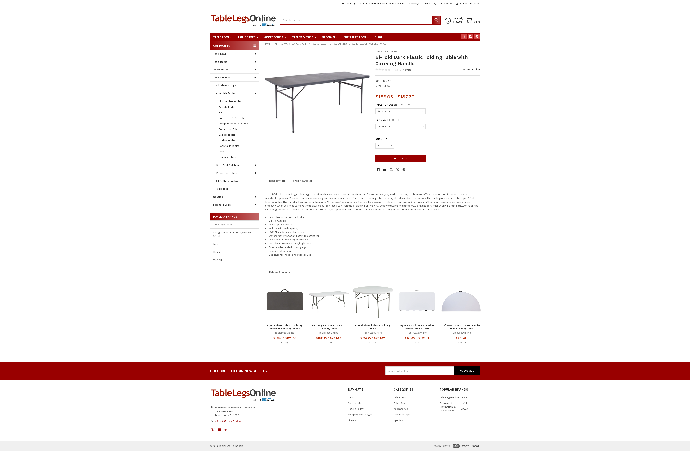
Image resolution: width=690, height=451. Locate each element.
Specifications (302, 180)
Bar (221, 112)
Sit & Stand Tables (227, 180)
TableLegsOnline (222, 224)
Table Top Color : (392, 104)
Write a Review (471, 69)
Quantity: (381, 138)
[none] (317, 102)
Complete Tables (226, 93)
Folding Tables (227, 140)
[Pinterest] (477, 36)
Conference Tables (229, 129)
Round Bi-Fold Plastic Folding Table (372, 327)
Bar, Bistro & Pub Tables (233, 118)
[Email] (384, 170)
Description (277, 180)
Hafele (216, 252)
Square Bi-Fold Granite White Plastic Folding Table (417, 327)
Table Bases (247, 37)
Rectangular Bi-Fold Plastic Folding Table (328, 327)
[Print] (391, 170)
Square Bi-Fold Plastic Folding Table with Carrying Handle (284, 327)
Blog (378, 37)
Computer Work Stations (233, 123)
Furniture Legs (355, 37)
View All (217, 259)
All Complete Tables (230, 101)
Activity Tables (227, 106)
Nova (216, 244)
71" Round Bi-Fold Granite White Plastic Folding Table (461, 327)
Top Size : (387, 119)
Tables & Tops (302, 37)
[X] (464, 36)
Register (475, 3)
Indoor (222, 151)
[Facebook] (470, 36)
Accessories (273, 37)
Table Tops (222, 188)
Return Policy (356, 408)
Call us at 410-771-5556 (228, 420)
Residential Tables (226, 173)
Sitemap (353, 420)
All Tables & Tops (226, 85)
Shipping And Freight (360, 414)
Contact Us (354, 403)
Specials (328, 37)
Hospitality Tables (229, 145)
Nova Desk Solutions (228, 165)
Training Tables (227, 157)
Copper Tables (227, 134)
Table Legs (221, 37)
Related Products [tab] (279, 272)
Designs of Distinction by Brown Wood (232, 234)
